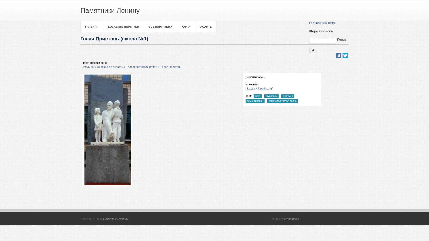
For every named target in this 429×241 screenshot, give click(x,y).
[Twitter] (345, 55)
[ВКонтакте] (338, 55)
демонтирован (255, 101)
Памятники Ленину (115, 218)
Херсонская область (110, 67)
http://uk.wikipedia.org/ (259, 88)
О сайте (206, 26)
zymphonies (291, 218)
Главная (92, 26)
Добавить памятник (123, 26)
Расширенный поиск (322, 23)
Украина (88, 67)
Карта (186, 26)
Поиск (341, 39)
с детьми (288, 96)
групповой (271, 96)
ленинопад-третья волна (283, 101)
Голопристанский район (141, 67)
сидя (257, 96)
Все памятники (160, 26)
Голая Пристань (171, 67)
